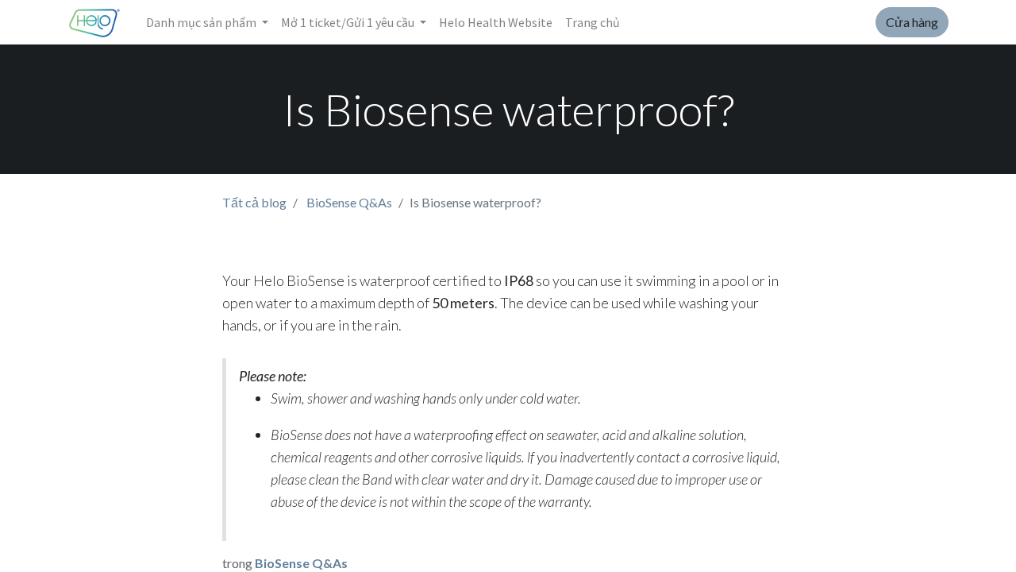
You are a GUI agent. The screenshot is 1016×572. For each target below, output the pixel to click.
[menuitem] (496, 22)
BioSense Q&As (349, 202)
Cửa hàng (912, 21)
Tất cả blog (254, 202)
